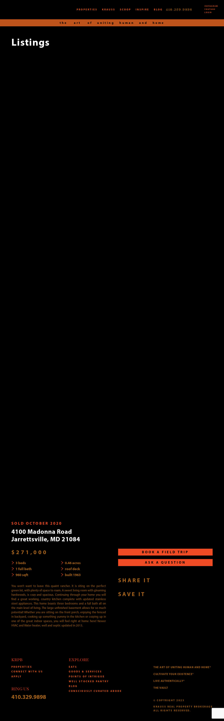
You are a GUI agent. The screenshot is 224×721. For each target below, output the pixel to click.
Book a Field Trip (165, 552)
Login (208, 12)
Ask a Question (165, 562)
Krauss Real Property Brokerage (29, 10)
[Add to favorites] (152, 594)
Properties (21, 666)
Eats (73, 666)
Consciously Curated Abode (95, 691)
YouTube (209, 9)
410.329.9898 (28, 696)
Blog (73, 686)
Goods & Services (85, 671)
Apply (16, 676)
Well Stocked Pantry (89, 681)
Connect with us (27, 671)
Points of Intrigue (87, 676)
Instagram (211, 6)
